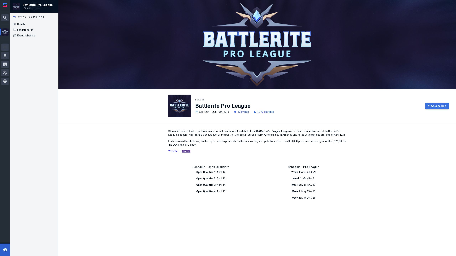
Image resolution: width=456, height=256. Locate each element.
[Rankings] (5, 55)
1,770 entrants (265, 111)
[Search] (5, 17)
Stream (186, 151)
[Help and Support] (5, 81)
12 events (243, 111)
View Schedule (437, 106)
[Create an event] (5, 47)
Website (173, 151)
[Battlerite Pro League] (5, 32)
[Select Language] (5, 72)
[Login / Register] (5, 250)
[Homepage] (5, 5)
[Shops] (5, 64)
